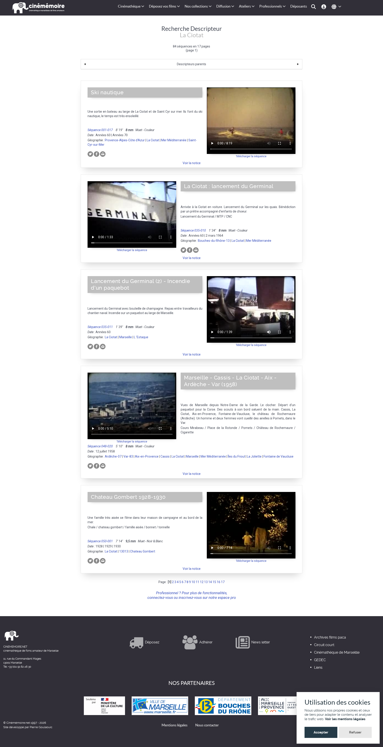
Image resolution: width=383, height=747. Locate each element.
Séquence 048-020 (100, 446)
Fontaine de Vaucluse (278, 456)
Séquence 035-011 (100, 327)
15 (214, 582)
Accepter (321, 732)
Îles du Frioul (236, 456)
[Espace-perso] (324, 6)
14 (210, 582)
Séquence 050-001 (100, 541)
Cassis (165, 456)
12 (201, 582)
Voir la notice (192, 163)
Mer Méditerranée (173, 140)
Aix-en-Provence (146, 456)
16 (218, 582)
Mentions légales (175, 725)
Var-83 (128, 456)
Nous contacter (207, 725)
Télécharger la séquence (251, 156)
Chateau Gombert (142, 551)
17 (223, 582)
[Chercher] (314, 6)
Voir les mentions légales (345, 719)
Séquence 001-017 (100, 130)
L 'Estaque (141, 337)
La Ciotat (153, 140)
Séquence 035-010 (193, 230)
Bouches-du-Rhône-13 (214, 240)
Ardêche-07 (113, 456)
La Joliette (254, 456)
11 (197, 582)
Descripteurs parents (191, 64)
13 (206, 582)
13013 (123, 551)
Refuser (355, 732)
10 (193, 582)
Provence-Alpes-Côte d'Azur (125, 140)
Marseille (125, 337)
